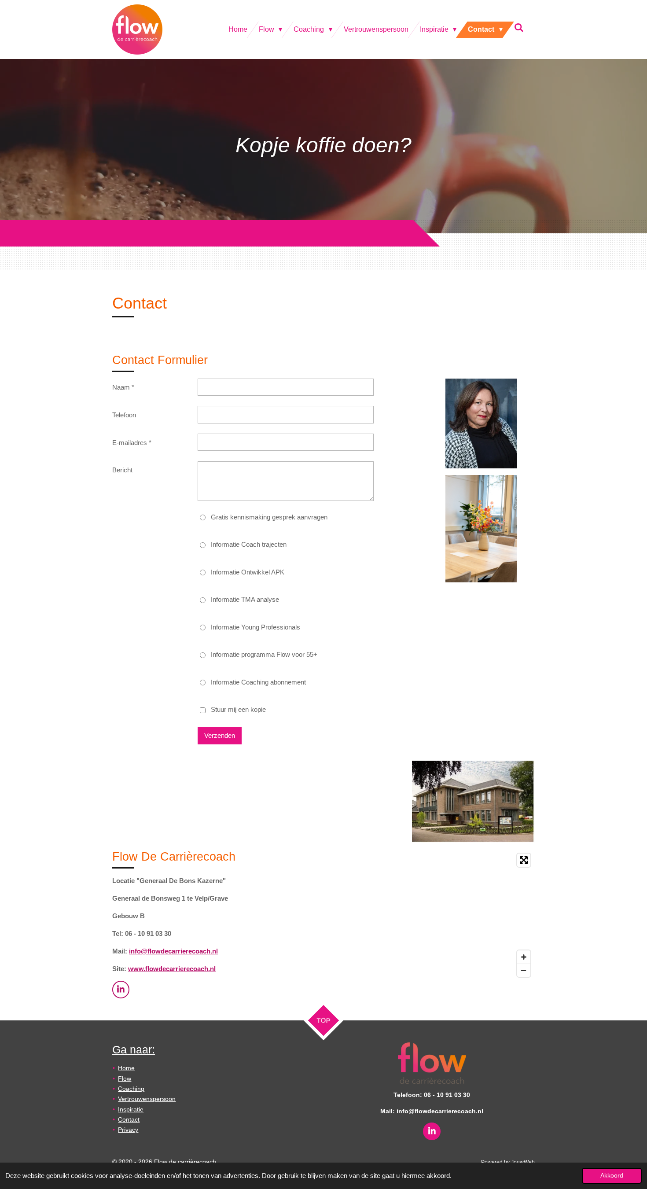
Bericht (122, 470)
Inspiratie (130, 1109)
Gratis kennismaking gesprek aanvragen (269, 517)
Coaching (131, 1088)
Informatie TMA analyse (245, 599)
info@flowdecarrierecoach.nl (173, 951)
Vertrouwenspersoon (147, 1098)
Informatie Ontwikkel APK (247, 572)
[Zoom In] (523, 957)
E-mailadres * (131, 442)
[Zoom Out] (523, 970)
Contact (129, 1119)
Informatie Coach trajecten (249, 544)
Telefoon (124, 415)
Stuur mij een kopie (238, 709)
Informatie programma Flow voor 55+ (264, 654)
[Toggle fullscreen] (523, 860)
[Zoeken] (518, 28)
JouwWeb (523, 1162)
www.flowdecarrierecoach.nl (172, 968)
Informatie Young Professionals (255, 627)
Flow (124, 1078)
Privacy (128, 1129)
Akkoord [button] (611, 1175)
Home (126, 1067)
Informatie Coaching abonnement (258, 682)
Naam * (123, 387)
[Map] (432, 915)
